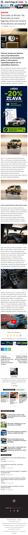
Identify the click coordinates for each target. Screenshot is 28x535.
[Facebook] (2, 349)
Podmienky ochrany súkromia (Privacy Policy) (14, 527)
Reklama (19, 519)
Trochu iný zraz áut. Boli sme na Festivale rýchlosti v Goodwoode (5, 400)
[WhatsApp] (9, 349)
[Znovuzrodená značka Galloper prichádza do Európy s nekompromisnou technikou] (14, 395)
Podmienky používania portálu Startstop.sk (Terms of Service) (14, 523)
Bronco (5, 158)
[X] (5, 349)
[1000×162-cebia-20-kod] (14, 343)
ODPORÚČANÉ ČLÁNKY (9, 389)
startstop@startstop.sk (17, 508)
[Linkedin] (16, 385)
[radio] (7, 335)
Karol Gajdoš (3, 461)
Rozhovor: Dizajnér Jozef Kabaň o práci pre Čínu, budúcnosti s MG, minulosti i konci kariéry (21, 359)
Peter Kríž (3, 474)
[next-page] (15, 406)
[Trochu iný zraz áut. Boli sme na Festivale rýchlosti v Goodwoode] (5, 395)
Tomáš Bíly (5, 26)
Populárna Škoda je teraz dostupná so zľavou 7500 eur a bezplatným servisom (23, 400)
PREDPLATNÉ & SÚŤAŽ (11, 519)
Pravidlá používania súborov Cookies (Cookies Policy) (14, 525)
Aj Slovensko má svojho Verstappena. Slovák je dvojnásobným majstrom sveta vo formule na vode (13, 479)
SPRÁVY (6, 9)
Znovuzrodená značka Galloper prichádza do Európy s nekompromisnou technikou (13, 401)
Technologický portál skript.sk (14, 529)
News (10, 9)
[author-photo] (14, 371)
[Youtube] (17, 511)
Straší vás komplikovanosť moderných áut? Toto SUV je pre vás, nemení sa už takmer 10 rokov (7, 360)
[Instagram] (14, 385)
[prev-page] (13, 406)
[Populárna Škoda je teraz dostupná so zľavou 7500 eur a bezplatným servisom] (23, 395)
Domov (2, 9)
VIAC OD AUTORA (20, 389)
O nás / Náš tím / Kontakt (14, 521)
